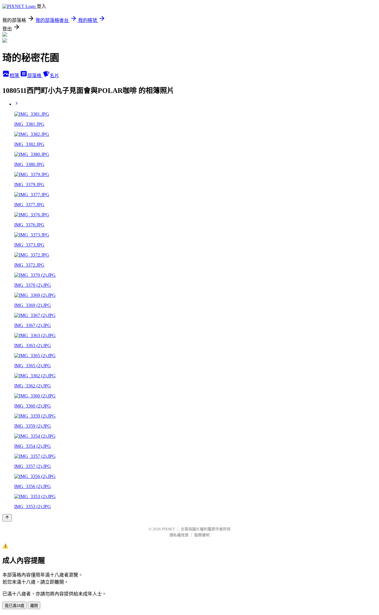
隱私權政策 (179, 535)
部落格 (35, 75)
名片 (54, 75)
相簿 (14, 75)
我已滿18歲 (14, 605)
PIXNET (168, 529)
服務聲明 (202, 535)
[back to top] (7, 517)
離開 (34, 605)
